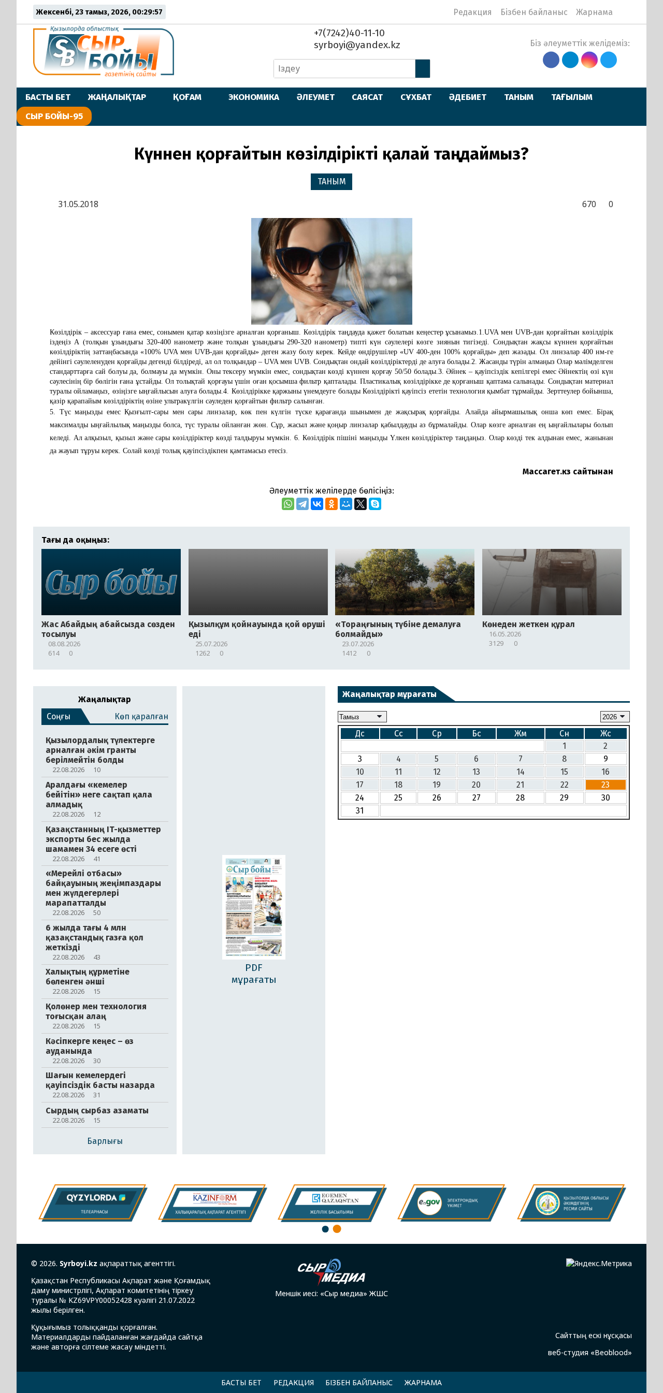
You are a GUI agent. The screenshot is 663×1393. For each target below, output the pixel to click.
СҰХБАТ (415, 97)
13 (476, 772)
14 (520, 772)
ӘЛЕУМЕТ (316, 97)
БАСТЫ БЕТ (47, 97)
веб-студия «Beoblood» (590, 1352)
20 (476, 785)
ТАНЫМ (519, 97)
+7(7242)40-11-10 (348, 33)
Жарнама (594, 12)
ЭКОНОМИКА (253, 97)
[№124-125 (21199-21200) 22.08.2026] (253, 908)
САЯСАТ (367, 97)
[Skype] (375, 504)
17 (360, 785)
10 (360, 772)
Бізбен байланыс (534, 12)
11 (398, 772)
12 (437, 772)
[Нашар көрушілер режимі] (624, 12)
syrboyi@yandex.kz (355, 45)
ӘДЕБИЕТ (467, 97)
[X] (360, 504)
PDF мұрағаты (254, 973)
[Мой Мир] (346, 504)
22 (564, 785)
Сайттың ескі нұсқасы (593, 1335)
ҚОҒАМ (187, 97)
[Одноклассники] (331, 504)
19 (437, 785)
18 (398, 785)
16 (605, 772)
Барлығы (105, 1141)
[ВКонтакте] (317, 504)
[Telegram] (302, 504)
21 (520, 785)
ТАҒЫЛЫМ (572, 97)
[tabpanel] (571, 1203)
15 (564, 772)
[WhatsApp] (288, 504)
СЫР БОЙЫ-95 (54, 116)
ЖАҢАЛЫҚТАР (117, 97)
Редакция (472, 12)
